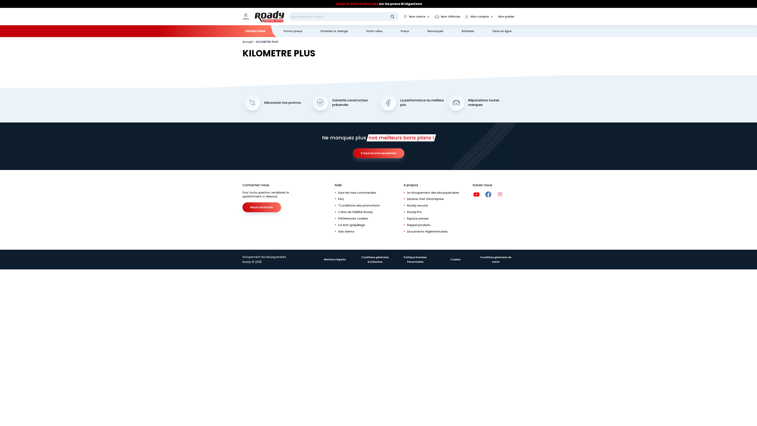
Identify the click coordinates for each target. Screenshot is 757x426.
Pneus (405, 31)
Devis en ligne (502, 31)
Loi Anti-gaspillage (351, 225)
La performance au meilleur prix (422, 102)
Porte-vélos (374, 31)
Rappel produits (418, 225)
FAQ (341, 199)
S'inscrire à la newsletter (378, 153)
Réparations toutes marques (483, 102)
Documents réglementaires (427, 231)
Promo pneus (293, 31)
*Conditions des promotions (359, 205)
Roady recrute (417, 205)
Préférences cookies (353, 218)
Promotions (255, 31)
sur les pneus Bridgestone (378, 4)
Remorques (435, 31)
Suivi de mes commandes (357, 193)
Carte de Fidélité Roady (355, 212)
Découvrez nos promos (282, 103)
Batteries (468, 31)
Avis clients (346, 231)
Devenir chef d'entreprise (425, 199)
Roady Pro (414, 212)
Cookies (455, 259)
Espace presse (418, 218)
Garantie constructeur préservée (350, 102)
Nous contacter (261, 207)
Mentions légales (335, 259)
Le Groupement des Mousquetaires (433, 193)
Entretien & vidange (334, 31)
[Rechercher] (392, 16)
